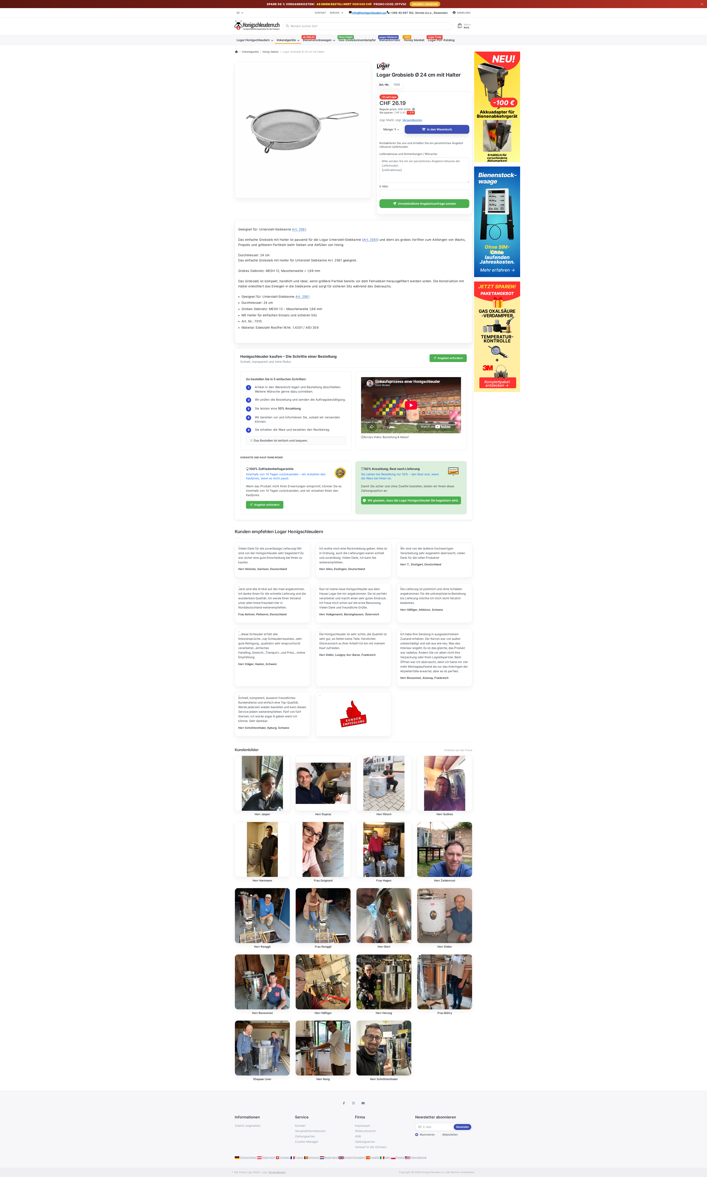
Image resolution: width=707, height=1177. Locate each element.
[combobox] (240, 12)
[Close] (702, 4)
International (418, 1157)
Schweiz (284, 1157)
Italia (387, 1157)
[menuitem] (255, 40)
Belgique (313, 1157)
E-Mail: (383, 186)
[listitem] (303, 130)
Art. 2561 (299, 229)
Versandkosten (412, 120)
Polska (399, 1157)
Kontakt (320, 12)
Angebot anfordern (450, 358)
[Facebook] (344, 1103)
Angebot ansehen (425, 4)
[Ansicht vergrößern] (303, 130)
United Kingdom (354, 1157)
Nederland (331, 1157)
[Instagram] (353, 1103)
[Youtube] (363, 1103)
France (299, 1157)
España (374, 1157)
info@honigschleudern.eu (369, 13)
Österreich (268, 1157)
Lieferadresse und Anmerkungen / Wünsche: (408, 154)
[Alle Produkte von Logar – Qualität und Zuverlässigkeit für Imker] (383, 66)
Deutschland (247, 1157)
